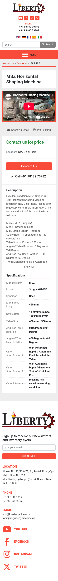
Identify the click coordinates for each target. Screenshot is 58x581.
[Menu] (25, 55)
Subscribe (29, 456)
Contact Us (29, 166)
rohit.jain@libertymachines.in (18, 518)
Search (49, 44)
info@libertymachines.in (16, 514)
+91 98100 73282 (29, 30)
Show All (29, 266)
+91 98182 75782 (29, 26)
